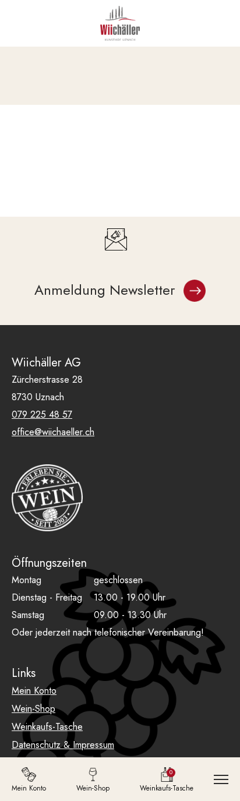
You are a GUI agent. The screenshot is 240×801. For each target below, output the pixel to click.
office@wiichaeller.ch (53, 432)
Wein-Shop (33, 708)
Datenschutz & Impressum (63, 744)
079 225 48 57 (42, 414)
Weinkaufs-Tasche (47, 726)
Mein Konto (34, 690)
